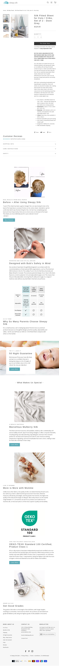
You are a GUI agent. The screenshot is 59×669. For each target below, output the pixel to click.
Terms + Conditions (35, 655)
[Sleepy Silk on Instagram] (32, 651)
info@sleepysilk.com (28, 635)
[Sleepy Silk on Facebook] (26, 651)
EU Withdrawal (45, 655)
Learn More (14, 369)
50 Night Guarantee (7, 635)
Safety (6, 153)
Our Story (5, 627)
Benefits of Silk (6, 630)
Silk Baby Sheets (10, 10)
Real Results (6, 647)
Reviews (5, 645)
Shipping (5, 632)
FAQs (4, 642)
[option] (19, 26)
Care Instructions (10, 148)
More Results (9, 220)
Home (4, 10)
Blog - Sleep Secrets (7, 637)
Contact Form (24, 638)
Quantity (37, 34)
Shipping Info (8, 144)
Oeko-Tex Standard (7, 640)
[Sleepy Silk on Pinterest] (29, 651)
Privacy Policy (24, 655)
